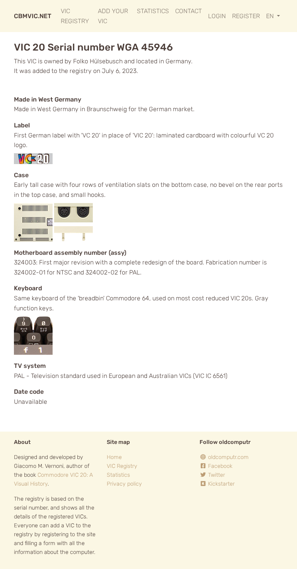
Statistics (153, 11)
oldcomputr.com (228, 457)
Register (246, 16)
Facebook (219, 466)
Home (114, 457)
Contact (188, 11)
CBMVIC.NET (32, 16)
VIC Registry (75, 16)
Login (217, 16)
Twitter (216, 475)
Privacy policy (124, 484)
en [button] (270, 16)
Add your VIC (113, 16)
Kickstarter (221, 484)
